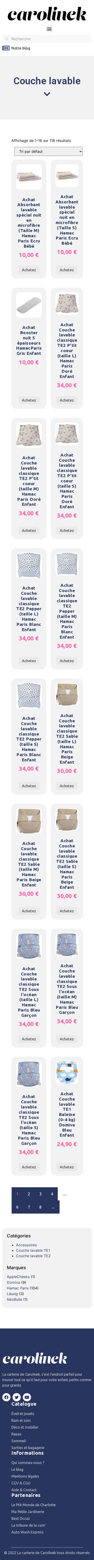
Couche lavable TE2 (33, 1256)
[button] (49, 28)
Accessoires (26, 1245)
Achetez (29, 270)
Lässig (12, 1293)
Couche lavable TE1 (33, 1250)
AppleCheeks (18, 1276)
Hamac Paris (18, 1288)
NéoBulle (14, 1299)
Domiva (13, 1282)
